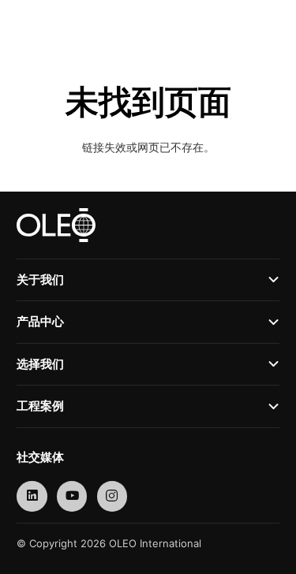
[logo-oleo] (46, 24)
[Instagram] (112, 496)
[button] (241, 23)
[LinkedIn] (32, 496)
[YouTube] (72, 496)
